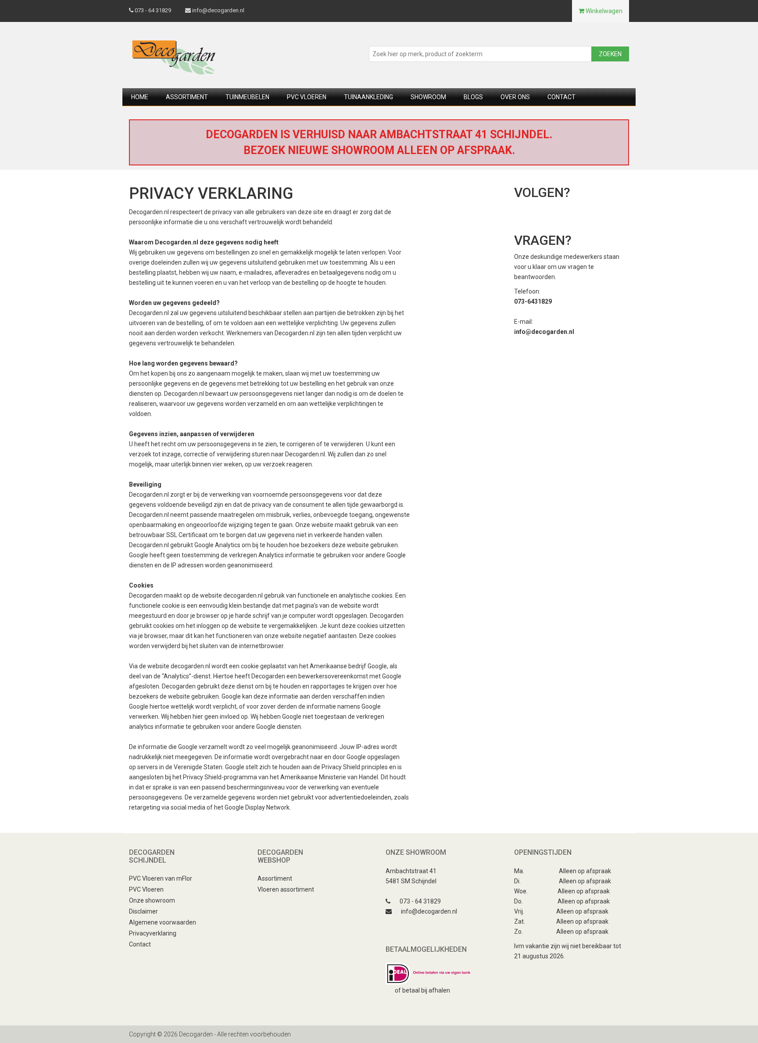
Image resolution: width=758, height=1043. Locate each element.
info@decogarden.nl (218, 10)
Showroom (428, 96)
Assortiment (187, 96)
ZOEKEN (610, 53)
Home (139, 96)
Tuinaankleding (368, 96)
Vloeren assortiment (285, 889)
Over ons (515, 96)
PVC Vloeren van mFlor (160, 878)
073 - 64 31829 (152, 10)
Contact (561, 96)
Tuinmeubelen (247, 96)
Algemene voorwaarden (162, 922)
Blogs (473, 96)
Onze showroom (152, 900)
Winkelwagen (603, 10)
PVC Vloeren (146, 889)
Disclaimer (143, 911)
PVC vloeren (306, 96)
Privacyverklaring (152, 933)
